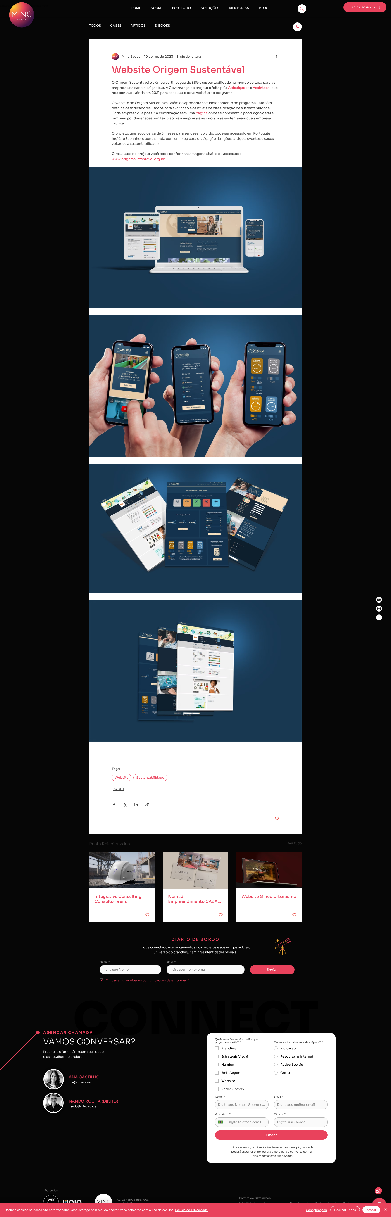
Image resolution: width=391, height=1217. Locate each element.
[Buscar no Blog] (302, 8)
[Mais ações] (276, 56)
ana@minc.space (80, 1082)
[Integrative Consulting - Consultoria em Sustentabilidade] (122, 870)
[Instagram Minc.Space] (379, 609)
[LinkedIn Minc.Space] (379, 617)
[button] (239, 6)
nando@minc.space (82, 1106)
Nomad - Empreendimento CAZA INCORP (193, 899)
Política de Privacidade (191, 1210)
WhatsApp (223, 1114)
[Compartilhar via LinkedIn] (136, 804)
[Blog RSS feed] (297, 27)
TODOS (95, 26)
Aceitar (371, 1210)
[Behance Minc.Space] (379, 600)
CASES (116, 26)
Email (171, 961)
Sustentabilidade (150, 778)
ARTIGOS (138, 26)
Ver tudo (295, 843)
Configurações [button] (316, 1210)
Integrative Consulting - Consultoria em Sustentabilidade (119, 899)
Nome (105, 961)
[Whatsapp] (378, 1190)
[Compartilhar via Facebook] (114, 804)
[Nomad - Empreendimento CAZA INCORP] (196, 870)
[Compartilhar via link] (147, 804)
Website (122, 778)
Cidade (280, 1114)
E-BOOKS (162, 26)
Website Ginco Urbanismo (268, 896)
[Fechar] (385, 1209)
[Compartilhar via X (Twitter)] (125, 804)
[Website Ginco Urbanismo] (269, 870)
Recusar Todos (345, 1210)
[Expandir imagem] (195, 237)
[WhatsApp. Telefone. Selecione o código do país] (222, 1122)
